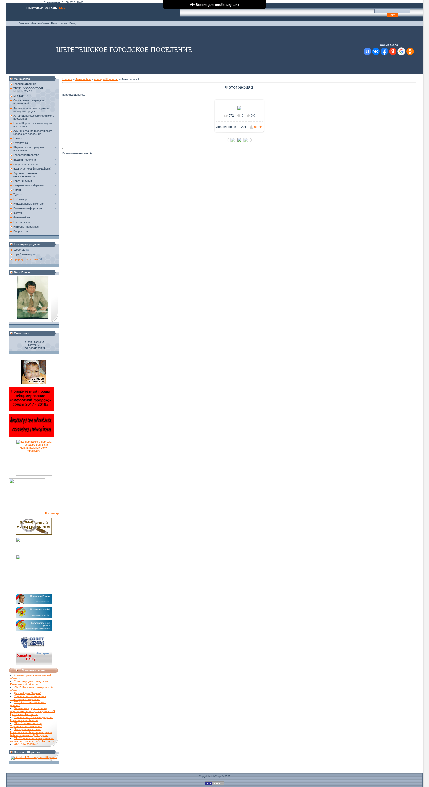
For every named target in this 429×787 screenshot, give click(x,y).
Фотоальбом (83, 79)
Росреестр (52, 513)
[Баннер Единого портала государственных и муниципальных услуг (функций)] (34, 474)
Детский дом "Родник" (27, 693)
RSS (62, 7)
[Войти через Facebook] (384, 51)
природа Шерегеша (26, 259)
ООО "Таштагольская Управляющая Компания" (26, 725)
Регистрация (59, 23)
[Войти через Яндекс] (392, 51)
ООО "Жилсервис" (26, 743)
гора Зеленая (22, 254)
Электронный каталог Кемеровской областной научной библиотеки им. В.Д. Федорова (31, 732)
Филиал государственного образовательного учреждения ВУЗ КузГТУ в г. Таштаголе (32, 711)
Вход (72, 23)
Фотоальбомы (40, 23)
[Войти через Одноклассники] (410, 51)
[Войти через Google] (401, 51)
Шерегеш (19, 249)
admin (258, 127)
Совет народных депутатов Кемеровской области (29, 683)
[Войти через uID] (367, 51)
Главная (24, 23)
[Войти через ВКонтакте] (376, 51)
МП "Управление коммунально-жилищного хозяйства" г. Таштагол (32, 739)
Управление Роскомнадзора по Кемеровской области (31, 719)
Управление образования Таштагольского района (28, 698)
